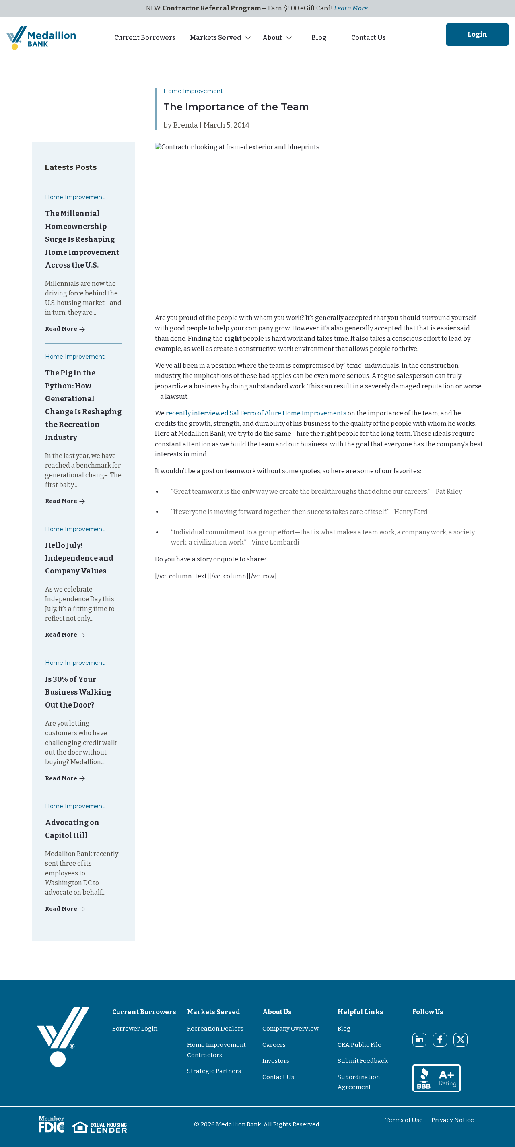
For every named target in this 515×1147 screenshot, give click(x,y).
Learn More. (351, 8)
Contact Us (368, 37)
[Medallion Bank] (63, 1052)
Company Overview (290, 1028)
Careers (274, 1044)
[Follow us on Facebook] (440, 1040)
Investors (275, 1060)
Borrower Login (134, 1028)
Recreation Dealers (215, 1028)
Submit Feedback (363, 1060)
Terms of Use (404, 1120)
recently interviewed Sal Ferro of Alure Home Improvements (256, 413)
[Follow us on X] (461, 1040)
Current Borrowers (144, 37)
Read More (61, 329)
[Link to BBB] (436, 1077)
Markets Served (215, 37)
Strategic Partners (214, 1071)
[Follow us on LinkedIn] (419, 1040)
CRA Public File (359, 1044)
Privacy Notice (452, 1120)
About (272, 37)
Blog (320, 37)
